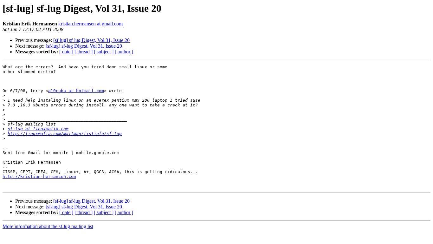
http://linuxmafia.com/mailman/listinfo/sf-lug (65, 133)
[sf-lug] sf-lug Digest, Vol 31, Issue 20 (91, 40)
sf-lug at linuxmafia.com (38, 128)
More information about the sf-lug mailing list (48, 226)
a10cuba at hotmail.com (76, 90)
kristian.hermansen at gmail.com (90, 23)
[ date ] (66, 51)
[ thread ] (83, 51)
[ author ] (124, 51)
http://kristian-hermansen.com (39, 176)
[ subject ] (103, 51)
